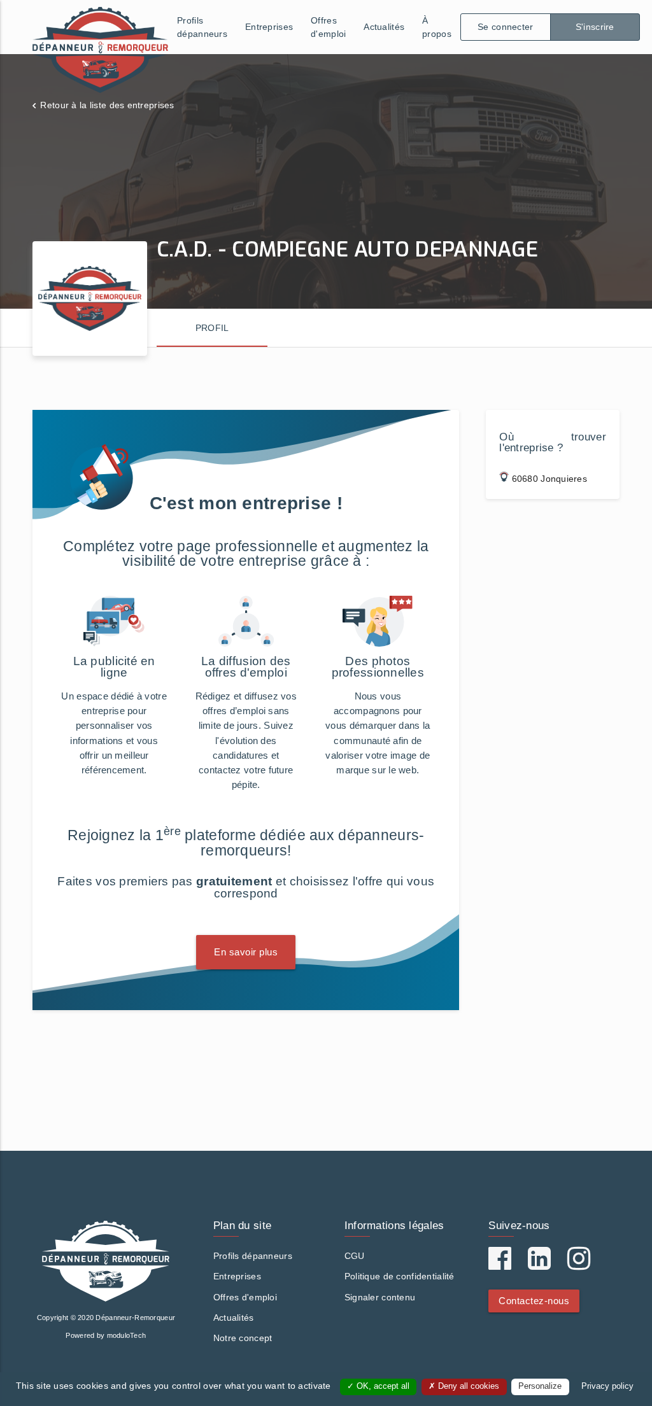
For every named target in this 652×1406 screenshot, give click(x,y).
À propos (436, 27)
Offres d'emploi (328, 27)
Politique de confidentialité (399, 1276)
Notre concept (243, 1338)
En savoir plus (246, 951)
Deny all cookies (467, 1386)
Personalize (540, 1386)
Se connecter (505, 27)
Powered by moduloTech (106, 1335)
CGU (354, 1256)
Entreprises (269, 27)
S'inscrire (595, 27)
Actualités (384, 27)
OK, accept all (381, 1386)
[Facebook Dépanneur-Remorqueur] (499, 1265)
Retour (107, 105)
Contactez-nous (534, 1300)
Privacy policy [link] (607, 1386)
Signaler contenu (379, 1297)
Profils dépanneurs (202, 27)
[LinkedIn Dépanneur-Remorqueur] (539, 1265)
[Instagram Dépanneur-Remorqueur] (578, 1265)
